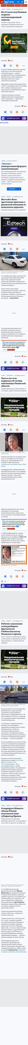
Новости (3, 5)
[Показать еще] (23, 65)
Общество (9, 9)
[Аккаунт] (26, 2)
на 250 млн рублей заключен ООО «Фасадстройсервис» (12, 763)
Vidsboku (14, 717)
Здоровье (4, 160)
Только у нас (10, 5)
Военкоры (18, 5)
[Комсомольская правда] (9, 2)
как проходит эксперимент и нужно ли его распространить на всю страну (13, 347)
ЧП (5, 582)
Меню (2, 2)
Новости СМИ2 (4, 122)
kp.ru (11, 60)
